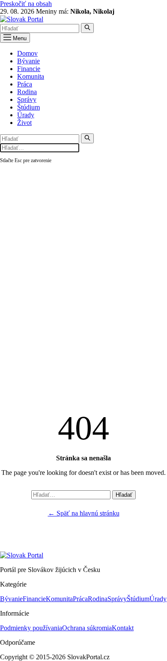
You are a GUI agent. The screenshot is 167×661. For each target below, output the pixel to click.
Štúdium (28, 107)
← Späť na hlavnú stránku (83, 513)
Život (24, 122)
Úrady (25, 115)
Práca (24, 84)
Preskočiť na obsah (26, 3)
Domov (27, 53)
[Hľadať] (87, 28)
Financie (28, 68)
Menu (19, 38)
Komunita (30, 76)
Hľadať (124, 495)
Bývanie (28, 61)
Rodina (27, 91)
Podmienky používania (31, 627)
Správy (26, 99)
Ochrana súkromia (87, 627)
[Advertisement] (83, 252)
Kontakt (123, 627)
